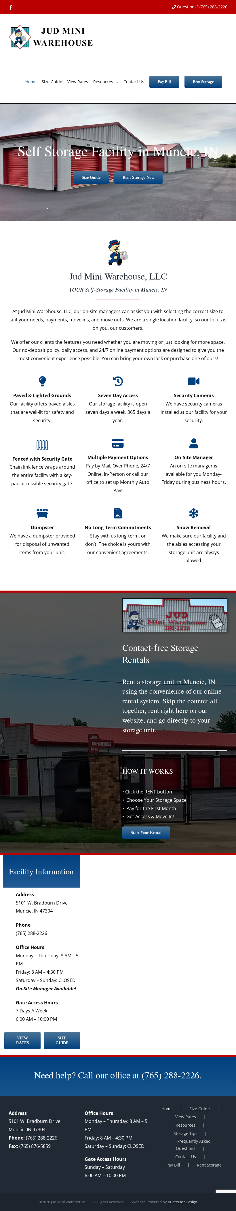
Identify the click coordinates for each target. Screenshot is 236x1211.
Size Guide (199, 1108)
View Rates (185, 1116)
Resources (185, 1125)
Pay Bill (173, 1165)
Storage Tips (185, 1133)
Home (167, 1108)
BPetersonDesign (182, 1201)
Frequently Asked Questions (193, 1144)
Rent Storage (209, 1165)
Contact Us (185, 1156)
